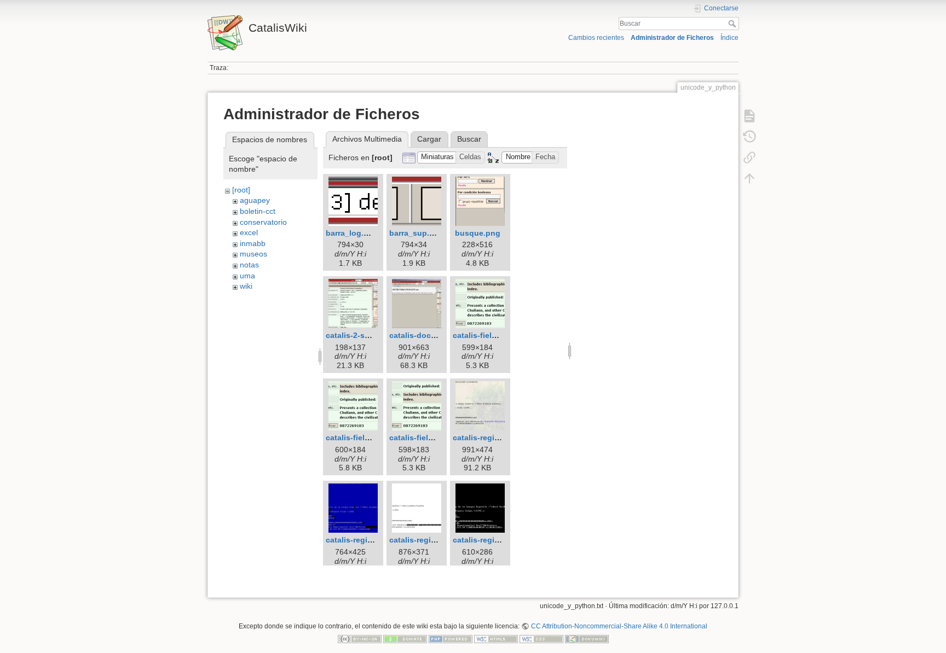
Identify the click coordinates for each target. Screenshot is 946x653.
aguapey (255, 200)
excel (249, 232)
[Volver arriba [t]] (749, 178)
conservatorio (263, 222)
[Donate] (405, 639)
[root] (241, 189)
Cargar (429, 139)
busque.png (477, 233)
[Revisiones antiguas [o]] (749, 136)
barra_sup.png (416, 233)
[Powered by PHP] (450, 639)
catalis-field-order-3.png (434, 437)
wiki (246, 286)
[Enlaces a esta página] (749, 157)
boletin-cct (257, 211)
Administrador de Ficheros (672, 38)
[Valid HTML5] (496, 639)
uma (247, 275)
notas (249, 264)
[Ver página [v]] (749, 116)
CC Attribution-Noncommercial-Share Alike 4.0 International (619, 626)
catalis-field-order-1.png (498, 335)
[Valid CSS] (541, 639)
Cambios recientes (596, 38)
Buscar (733, 23)
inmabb (253, 243)
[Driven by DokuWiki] (587, 639)
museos (253, 253)
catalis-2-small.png (361, 335)
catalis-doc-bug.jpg (426, 335)
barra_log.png (352, 233)
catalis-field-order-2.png (371, 437)
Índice (729, 38)
